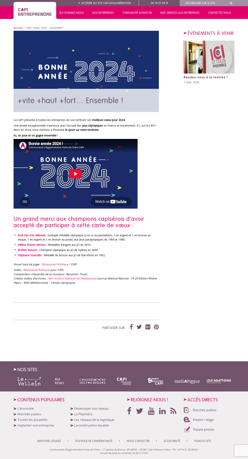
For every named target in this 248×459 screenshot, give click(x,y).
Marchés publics (29, 414)
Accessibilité (172, 441)
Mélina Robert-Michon (32, 245)
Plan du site (203, 441)
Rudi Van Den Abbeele (32, 235)
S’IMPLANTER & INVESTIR (137, 12)
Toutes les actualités (32, 420)
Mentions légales (49, 441)
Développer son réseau (91, 408)
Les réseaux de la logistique (94, 420)
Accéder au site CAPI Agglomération (106, 3)
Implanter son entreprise (35, 425)
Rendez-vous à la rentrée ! (206, 77)
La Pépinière (83, 414)
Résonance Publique (55, 264)
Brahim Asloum (27, 250)
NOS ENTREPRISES (103, 12)
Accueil (18, 28)
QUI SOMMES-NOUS (71, 12)
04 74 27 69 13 (159, 3)
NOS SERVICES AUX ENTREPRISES (180, 12)
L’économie (25, 408)
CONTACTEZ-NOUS (219, 12)
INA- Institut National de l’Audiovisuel (72, 278)
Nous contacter (138, 441)
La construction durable (91, 425)
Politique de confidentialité (93, 441)
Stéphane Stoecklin (30, 255)
